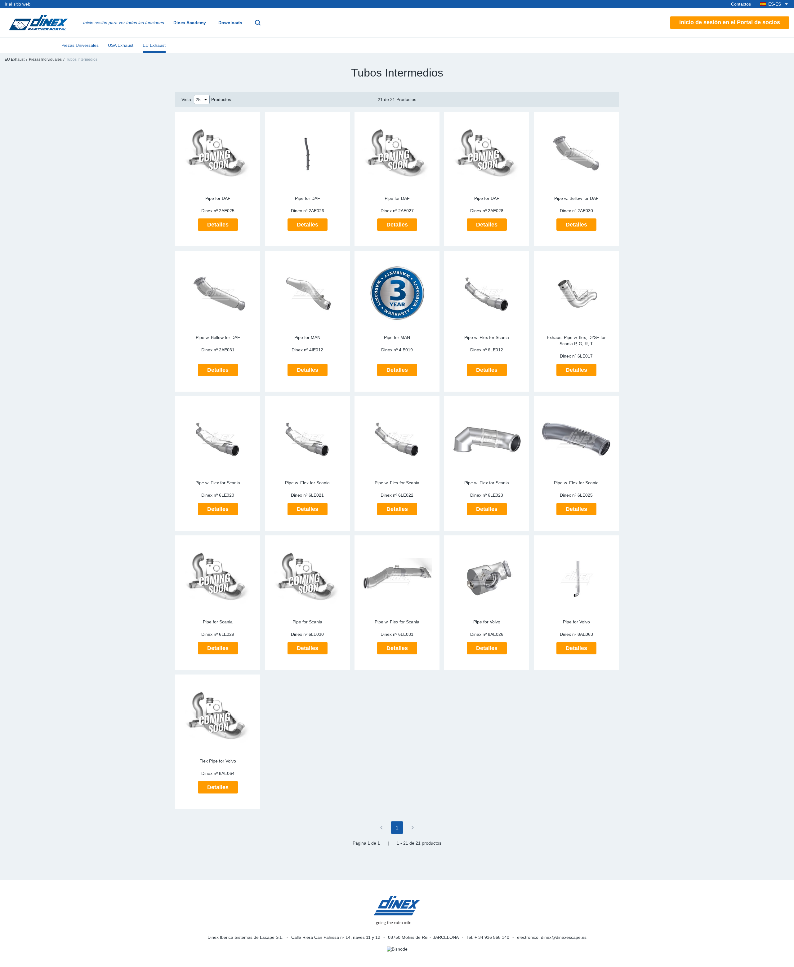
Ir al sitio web (17, 4)
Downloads (230, 22)
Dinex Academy (189, 22)
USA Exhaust (120, 45)
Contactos (741, 4)
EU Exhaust (154, 45)
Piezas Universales (80, 45)
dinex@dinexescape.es (564, 937)
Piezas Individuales (45, 59)
